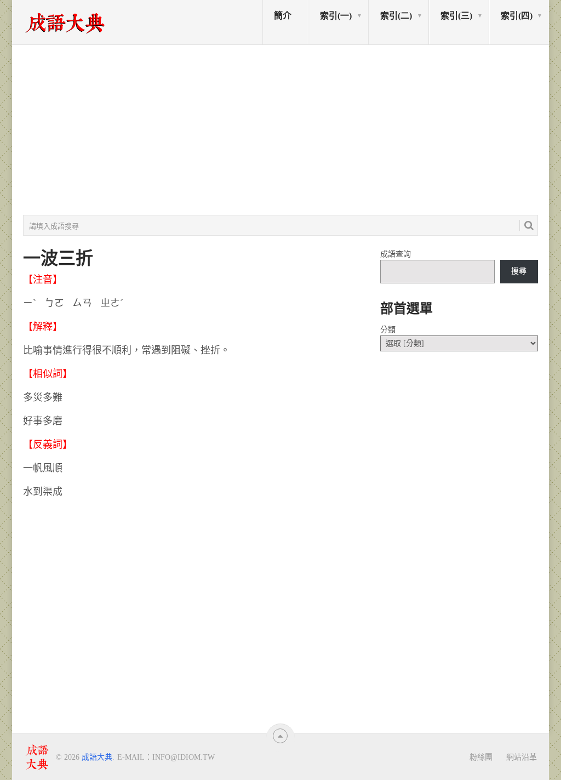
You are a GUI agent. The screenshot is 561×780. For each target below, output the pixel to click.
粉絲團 (481, 757)
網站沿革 (521, 757)
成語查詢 (395, 254)
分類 (388, 330)
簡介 (282, 15)
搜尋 (518, 271)
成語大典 (97, 757)
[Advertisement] (280, 130)
